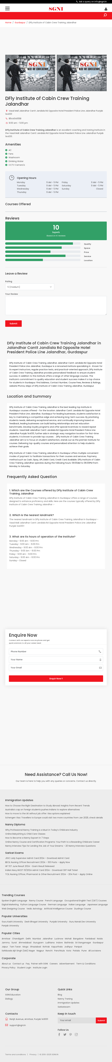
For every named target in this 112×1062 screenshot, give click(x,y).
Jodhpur (68, 946)
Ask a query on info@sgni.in (93, 1)
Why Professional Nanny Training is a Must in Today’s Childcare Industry (41, 829)
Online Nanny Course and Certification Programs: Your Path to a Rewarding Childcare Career (52, 841)
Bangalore (78, 938)
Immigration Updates (68, 1002)
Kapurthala (57, 946)
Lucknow (58, 938)
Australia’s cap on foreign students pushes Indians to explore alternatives (42, 809)
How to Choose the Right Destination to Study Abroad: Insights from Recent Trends (47, 805)
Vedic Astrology (34, 908)
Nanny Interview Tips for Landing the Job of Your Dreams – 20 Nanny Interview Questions (50, 845)
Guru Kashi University (12, 921)
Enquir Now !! (56, 678)
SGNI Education (13, 994)
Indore (59, 942)
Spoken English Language (14, 900)
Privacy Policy (8, 967)
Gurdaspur (20, 22)
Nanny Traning (65, 998)
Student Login (24, 967)
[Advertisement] (58, 42)
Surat (14, 942)
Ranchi (49, 950)
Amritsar (6, 938)
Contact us (18, 963)
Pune (84, 950)
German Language (57, 904)
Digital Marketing (10, 904)
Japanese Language (97, 904)
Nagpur (40, 950)
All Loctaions (94, 950)
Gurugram (38, 942)
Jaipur (5, 946)
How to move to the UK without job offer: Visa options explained (37, 813)
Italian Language (77, 904)
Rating (8, 281)
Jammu (6, 942)
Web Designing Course (13, 908)
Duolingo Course (82, 908)
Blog (60, 994)
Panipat (78, 946)
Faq (27, 963)
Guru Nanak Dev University (82, 921)
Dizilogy (9, 998)
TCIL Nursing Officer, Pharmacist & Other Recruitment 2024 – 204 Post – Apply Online (48, 874)
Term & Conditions (86, 963)
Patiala (76, 950)
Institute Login (40, 967)
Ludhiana (50, 942)
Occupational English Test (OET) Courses (85, 900)
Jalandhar (48, 938)
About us (6, 963)
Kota (68, 950)
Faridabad (90, 938)
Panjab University (10, 925)
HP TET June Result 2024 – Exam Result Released (29, 866)
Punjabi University (58, 921)
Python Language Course (33, 904)
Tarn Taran (15, 946)
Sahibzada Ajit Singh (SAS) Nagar (18, 950)
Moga (25, 946)
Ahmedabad (25, 942)
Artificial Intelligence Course (58, 908)
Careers (54, 963)
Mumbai (37, 938)
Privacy (33, 1054)
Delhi (28, 938)
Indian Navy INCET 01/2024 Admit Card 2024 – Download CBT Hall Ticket (41, 870)
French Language (54, 900)
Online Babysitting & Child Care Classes (25, 833)
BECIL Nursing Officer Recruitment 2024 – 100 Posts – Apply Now (37, 862)
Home (8, 22)
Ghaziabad (35, 946)
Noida (100, 938)
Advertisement (67, 963)
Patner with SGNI (39, 963)
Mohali (68, 938)
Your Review (11, 294)
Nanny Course (36, 900)
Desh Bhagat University (36, 921)
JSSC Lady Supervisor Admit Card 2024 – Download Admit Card (37, 858)
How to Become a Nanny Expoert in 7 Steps (27, 837)
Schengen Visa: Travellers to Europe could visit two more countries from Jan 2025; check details (54, 817)
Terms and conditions (15, 1054)
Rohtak (46, 946)
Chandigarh (18, 938)
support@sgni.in (18, 1025)
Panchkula (59, 950)
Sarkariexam (64, 1006)
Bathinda (69, 942)
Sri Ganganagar (83, 942)
